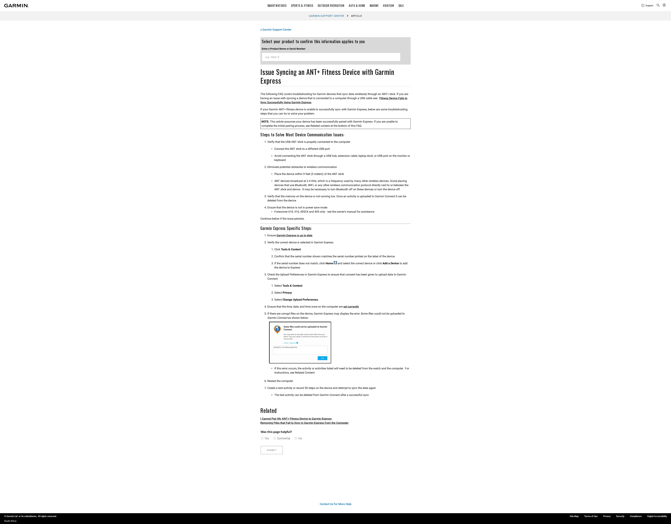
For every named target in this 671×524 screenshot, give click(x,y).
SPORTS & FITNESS (302, 5)
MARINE (374, 5)
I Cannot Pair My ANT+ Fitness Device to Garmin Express (296, 418)
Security (620, 516)
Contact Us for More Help (335, 504)
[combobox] (331, 57)
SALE (401, 5)
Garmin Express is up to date (294, 235)
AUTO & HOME (357, 5)
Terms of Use (591, 516)
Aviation (388, 5)
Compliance (636, 516)
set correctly (351, 306)
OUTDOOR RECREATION (331, 5)
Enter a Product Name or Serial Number (283, 48)
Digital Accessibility (657, 516)
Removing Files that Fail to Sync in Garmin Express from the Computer (304, 423)
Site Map (574, 516)
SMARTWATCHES (277, 5)
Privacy (607, 516)
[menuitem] (647, 5)
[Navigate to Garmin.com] (16, 5)
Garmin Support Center (326, 15)
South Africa (10, 521)
